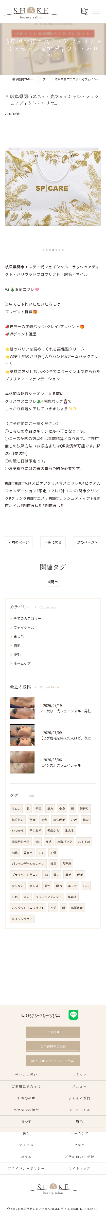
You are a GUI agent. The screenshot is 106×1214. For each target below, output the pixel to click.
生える (69, 830)
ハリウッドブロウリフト (28, 908)
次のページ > (87, 542)
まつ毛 (19, 636)
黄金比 (28, 853)
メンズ (34, 886)
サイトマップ (79, 1168)
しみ (86, 886)
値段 (86, 820)
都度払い (18, 820)
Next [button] (96, 189)
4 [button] (53, 250)
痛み (50, 808)
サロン (16, 808)
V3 (46, 875)
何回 (38, 808)
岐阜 (53, 863)
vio (37, 842)
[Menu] (95, 11)
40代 (15, 853)
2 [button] (47, 250)
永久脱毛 (59, 820)
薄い (56, 875)
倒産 (32, 820)
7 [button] (63, 250)
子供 (53, 853)
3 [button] (50, 250)
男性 (47, 886)
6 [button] (59, 250)
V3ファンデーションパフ (28, 863)
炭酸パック (64, 842)
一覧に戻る (53, 542)
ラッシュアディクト (48, 897)
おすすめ (84, 842)
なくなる (18, 886)
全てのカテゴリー (27, 618)
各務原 (66, 863)
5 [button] (56, 250)
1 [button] (43, 250)
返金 (44, 820)
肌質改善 (77, 908)
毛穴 (27, 897)
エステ (72, 886)
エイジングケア (22, 919)
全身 (62, 808)
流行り (84, 808)
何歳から (53, 830)
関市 (59, 886)
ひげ (74, 820)
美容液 (72, 897)
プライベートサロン (25, 875)
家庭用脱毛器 (21, 842)
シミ (41, 853)
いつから (18, 830)
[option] (53, 187)
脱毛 (17, 654)
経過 (49, 842)
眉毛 (17, 645)
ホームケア (22, 663)
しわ (15, 897)
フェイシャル (24, 627)
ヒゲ (53, 908)
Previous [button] (10, 189)
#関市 (53, 581)
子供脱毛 (35, 830)
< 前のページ (19, 542)
